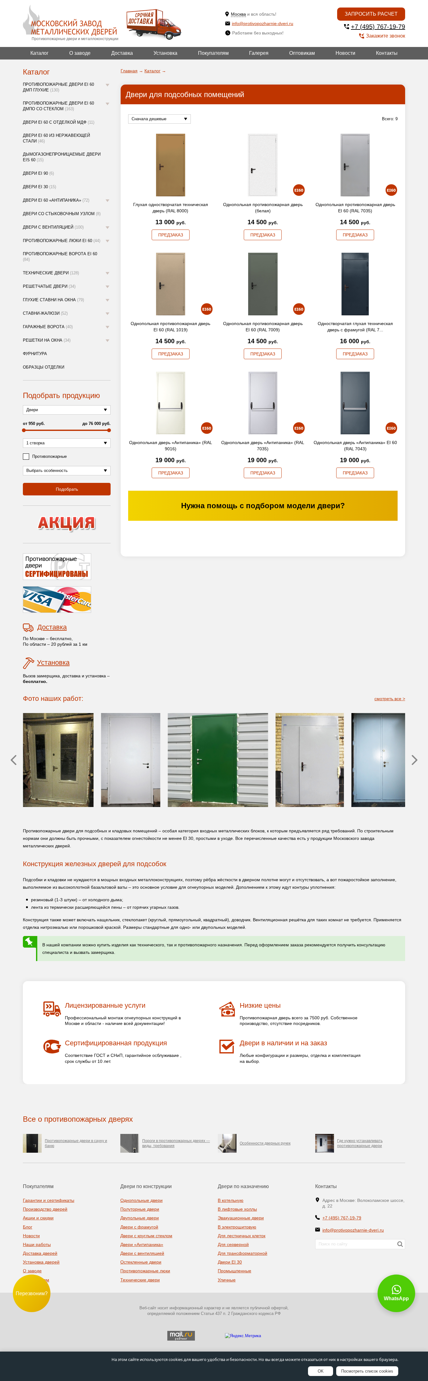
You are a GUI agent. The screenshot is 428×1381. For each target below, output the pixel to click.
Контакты (387, 53)
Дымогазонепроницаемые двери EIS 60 (62, 157)
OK (321, 1371)
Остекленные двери (140, 1262)
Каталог (39, 53)
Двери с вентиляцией (53, 227)
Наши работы (37, 1244)
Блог (27, 1226)
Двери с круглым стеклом (146, 1235)
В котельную (230, 1200)
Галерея (259, 53)
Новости (345, 53)
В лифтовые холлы (237, 1209)
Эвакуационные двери (241, 1217)
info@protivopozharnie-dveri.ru (262, 23)
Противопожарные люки (145, 1270)
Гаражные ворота (48, 326)
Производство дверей (45, 1209)
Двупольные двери (139, 1217)
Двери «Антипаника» (141, 1244)
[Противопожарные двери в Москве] (70, 20)
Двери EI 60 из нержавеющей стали (56, 138)
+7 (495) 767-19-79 (378, 26)
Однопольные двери (141, 1200)
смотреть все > (389, 698)
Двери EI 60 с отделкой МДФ (58, 122)
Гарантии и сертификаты (48, 1200)
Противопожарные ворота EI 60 (60, 256)
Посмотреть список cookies (367, 1371)
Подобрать (67, 489)
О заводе (80, 53)
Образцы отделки (43, 367)
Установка (165, 53)
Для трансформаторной (242, 1253)
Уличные (227, 1279)
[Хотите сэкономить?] (67, 524)
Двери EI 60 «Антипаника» (56, 200)
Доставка (122, 53)
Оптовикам (302, 53)
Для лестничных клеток (241, 1235)
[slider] (24, 430)
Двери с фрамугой (139, 1226)
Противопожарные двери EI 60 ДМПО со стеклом (58, 106)
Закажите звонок (385, 36)
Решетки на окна (46, 340)
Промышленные (234, 1270)
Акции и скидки (38, 1217)
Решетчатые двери (49, 286)
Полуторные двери (139, 1209)
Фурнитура (35, 353)
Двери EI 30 (39, 186)
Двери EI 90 (38, 173)
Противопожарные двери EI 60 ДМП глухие (58, 87)
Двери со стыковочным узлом (62, 213)
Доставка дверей (40, 1253)
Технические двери (51, 273)
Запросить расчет (371, 14)
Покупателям (213, 53)
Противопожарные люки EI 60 (61, 240)
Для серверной (233, 1244)
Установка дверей (41, 1262)
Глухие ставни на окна (53, 299)
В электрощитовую (237, 1226)
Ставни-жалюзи (45, 313)
